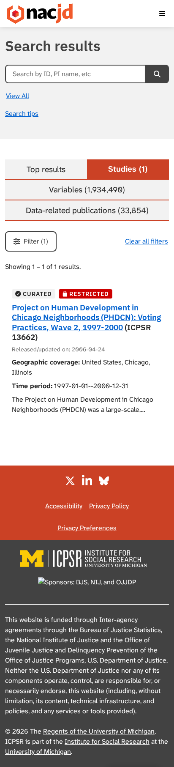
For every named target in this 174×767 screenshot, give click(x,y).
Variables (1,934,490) (87, 189)
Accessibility (63, 505)
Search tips (21, 113)
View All (17, 95)
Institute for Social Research (107, 741)
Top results (46, 169)
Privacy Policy (109, 505)
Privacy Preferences (87, 527)
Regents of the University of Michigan (99, 731)
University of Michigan (38, 751)
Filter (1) (36, 241)
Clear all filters (146, 241)
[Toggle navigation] (162, 13)
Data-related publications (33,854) (87, 210)
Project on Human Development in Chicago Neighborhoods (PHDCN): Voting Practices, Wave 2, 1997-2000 (86, 317)
